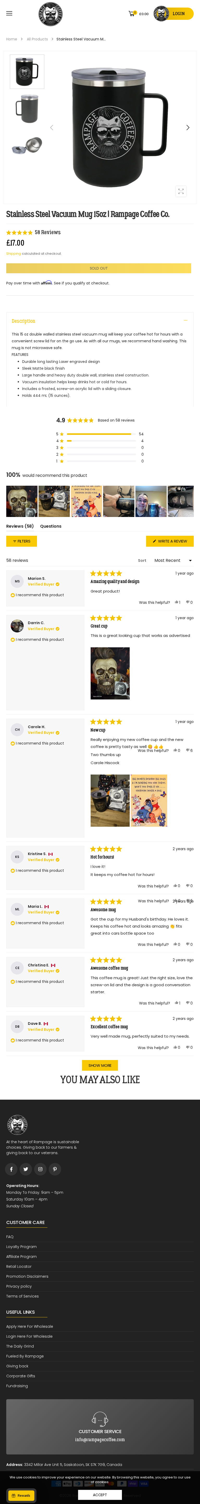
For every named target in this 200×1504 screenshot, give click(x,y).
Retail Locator (19, 1266)
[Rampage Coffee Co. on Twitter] (26, 1169)
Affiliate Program (21, 1256)
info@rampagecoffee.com (100, 1403)
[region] (100, 501)
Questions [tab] (50, 527)
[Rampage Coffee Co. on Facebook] (11, 1169)
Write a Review (175, 542)
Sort (142, 560)
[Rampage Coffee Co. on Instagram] (40, 1169)
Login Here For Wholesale (29, 1336)
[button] (187, 127)
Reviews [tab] (20, 527)
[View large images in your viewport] (181, 191)
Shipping (13, 253)
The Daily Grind (20, 1346)
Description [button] (23, 321)
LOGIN (179, 14)
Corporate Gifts (20, 1376)
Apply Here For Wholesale (29, 1326)
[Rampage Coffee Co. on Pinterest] (55, 1169)
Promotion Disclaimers (27, 1276)
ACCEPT (100, 1494)
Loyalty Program (21, 1246)
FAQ (10, 1236)
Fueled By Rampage (25, 1356)
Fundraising (17, 1386)
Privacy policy (19, 1286)
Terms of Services (22, 1296)
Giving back (17, 1366)
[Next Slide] (189, 501)
